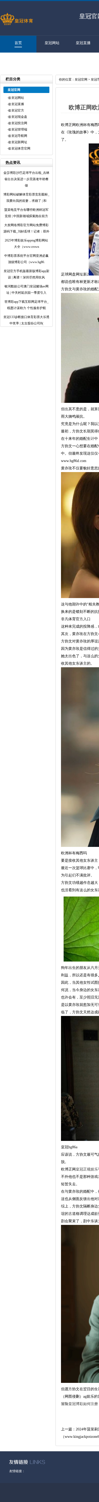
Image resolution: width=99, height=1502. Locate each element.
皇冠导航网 (19, 136)
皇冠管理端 (19, 129)
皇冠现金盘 (19, 117)
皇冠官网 (81, 79)
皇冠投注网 (19, 123)
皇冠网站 (52, 43)
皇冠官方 (17, 110)
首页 (18, 43)
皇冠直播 (83, 43)
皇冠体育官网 (15, 60)
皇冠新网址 (19, 142)
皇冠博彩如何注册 (83, 1404)
